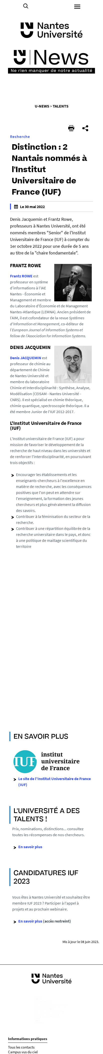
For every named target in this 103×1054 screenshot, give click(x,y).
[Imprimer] (71, 128)
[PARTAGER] (85, 128)
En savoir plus (30, 921)
